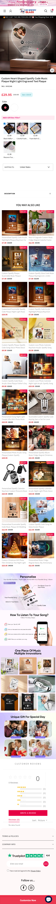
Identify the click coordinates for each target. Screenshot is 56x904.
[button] (4, 11)
